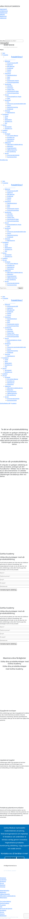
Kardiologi (3, 881)
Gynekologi (3, 879)
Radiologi (2, 885)
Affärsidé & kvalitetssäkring (7, 896)
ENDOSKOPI (3, 9)
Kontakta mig (4, 160)
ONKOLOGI (3, 18)
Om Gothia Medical (5, 901)
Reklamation (3, 897)
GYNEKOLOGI (4, 11)
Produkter (3, 905)
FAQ (1, 907)
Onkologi (2, 887)
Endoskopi (3, 878)
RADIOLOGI (3, 16)
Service (2, 912)
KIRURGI (2, 14)
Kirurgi (2, 883)
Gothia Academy (4, 903)
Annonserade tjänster (6, 908)
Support (2, 914)
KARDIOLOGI (3, 13)
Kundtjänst (3, 910)
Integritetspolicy (4, 890)
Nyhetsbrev (3, 915)
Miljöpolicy (3, 892)
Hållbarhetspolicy (5, 894)
